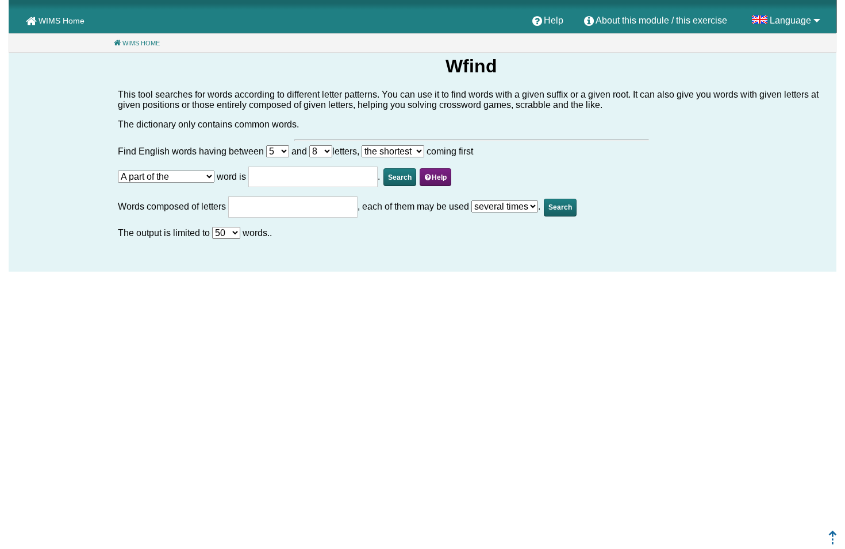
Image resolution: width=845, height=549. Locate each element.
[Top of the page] (832, 541)
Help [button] (439, 177)
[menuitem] (548, 21)
